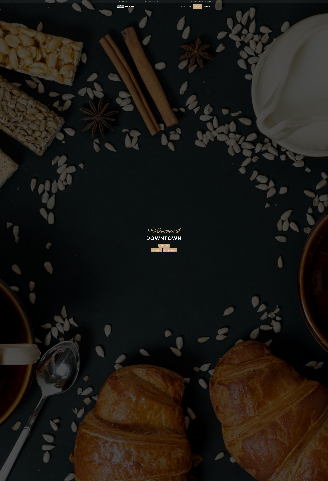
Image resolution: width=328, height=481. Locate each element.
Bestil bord (207, 6)
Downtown (129, 6)
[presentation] (0, 239)
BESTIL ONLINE (164, 246)
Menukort (197, 6)
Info (190, 6)
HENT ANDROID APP (169, 250)
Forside (183, 6)
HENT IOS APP (156, 250)
